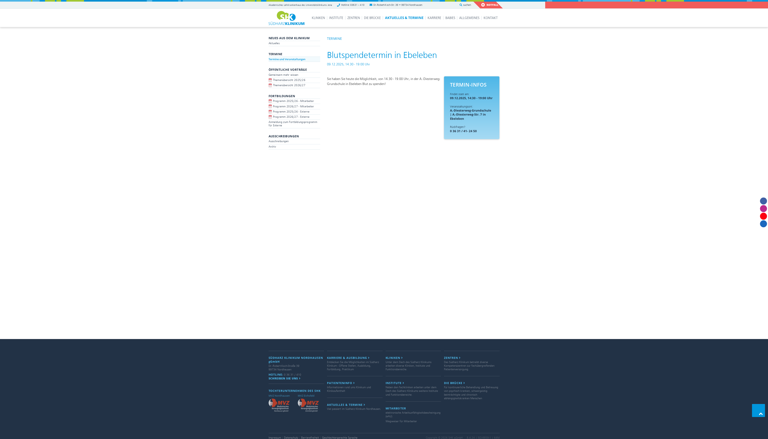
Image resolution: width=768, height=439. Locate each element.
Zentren (353, 18)
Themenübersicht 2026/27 (289, 85)
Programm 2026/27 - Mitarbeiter (293, 106)
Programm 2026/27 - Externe (291, 116)
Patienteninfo (340, 383)
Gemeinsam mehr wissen (283, 74)
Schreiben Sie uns (284, 378)
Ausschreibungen (279, 141)
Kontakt (491, 18)
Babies (450, 18)
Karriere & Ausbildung (347, 358)
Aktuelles (274, 43)
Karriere (434, 18)
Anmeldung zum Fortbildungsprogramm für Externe (293, 124)
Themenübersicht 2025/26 (289, 80)
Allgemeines (469, 18)
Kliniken (318, 18)
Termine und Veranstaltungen (287, 59)
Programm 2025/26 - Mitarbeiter (293, 101)
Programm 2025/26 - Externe (291, 111)
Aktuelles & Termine (404, 17)
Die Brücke (372, 18)
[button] (758, 410)
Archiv (272, 146)
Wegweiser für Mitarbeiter (401, 421)
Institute (336, 18)
